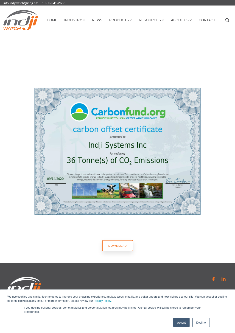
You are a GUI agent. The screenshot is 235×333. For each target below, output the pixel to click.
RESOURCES (150, 20)
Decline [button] (201, 322)
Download (117, 245)
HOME (52, 20)
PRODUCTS (119, 20)
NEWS (97, 20)
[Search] (227, 20)
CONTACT (207, 20)
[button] (214, 279)
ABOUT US (180, 20)
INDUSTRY (73, 20)
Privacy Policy (102, 300)
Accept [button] (181, 322)
